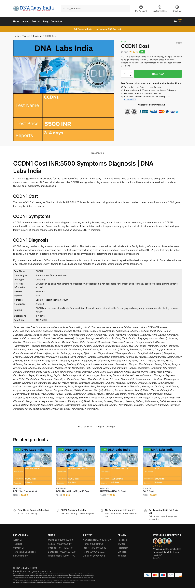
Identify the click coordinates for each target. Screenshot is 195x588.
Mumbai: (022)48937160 (60, 539)
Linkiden (122, 551)
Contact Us (19, 547)
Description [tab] (97, 152)
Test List (26, 36)
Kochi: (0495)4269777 (94, 551)
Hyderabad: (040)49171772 (61, 555)
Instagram (123, 547)
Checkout (177, 11)
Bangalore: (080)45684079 (61, 551)
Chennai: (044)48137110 (60, 547)
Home (16, 36)
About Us (18, 539)
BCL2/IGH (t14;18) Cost (25, 491)
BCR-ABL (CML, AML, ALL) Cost (72, 491)
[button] (178, 21)
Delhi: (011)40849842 (94, 555)
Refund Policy (20, 555)
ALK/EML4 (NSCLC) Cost (113, 491)
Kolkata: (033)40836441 (60, 543)
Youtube (122, 555)
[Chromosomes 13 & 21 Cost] (180, 42)
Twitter (121, 543)
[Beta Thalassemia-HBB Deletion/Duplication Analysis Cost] (177, 42)
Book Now (158, 73)
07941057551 (130, 99)
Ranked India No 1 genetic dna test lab (32, 571)
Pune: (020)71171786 (93, 543)
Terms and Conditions (24, 551)
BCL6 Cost (148, 491)
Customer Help (160, 11)
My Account (141, 11)
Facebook (123, 539)
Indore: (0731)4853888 (94, 547)
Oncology (37, 36)
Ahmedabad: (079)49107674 (97, 539)
